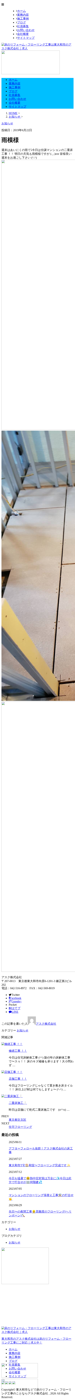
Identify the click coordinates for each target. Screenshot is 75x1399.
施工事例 (23, 18)
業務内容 (23, 14)
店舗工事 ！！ (18, 1078)
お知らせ (22, 1030)
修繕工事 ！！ (18, 1050)
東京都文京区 (17, 1119)
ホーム (21, 10)
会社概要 (23, 33)
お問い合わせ (26, 30)
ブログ (21, 22)
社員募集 (23, 26)
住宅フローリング (20, 1126)
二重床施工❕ (18, 1102)
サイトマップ (26, 37)
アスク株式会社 (46, 1023)
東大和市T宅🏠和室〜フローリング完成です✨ (39, 1165)
